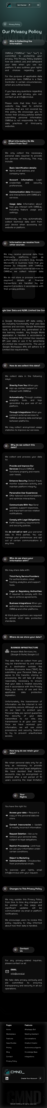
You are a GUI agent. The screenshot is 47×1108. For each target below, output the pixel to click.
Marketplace (11, 1034)
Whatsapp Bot (30, 1029)
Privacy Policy (11, 1061)
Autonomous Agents (33, 1048)
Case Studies (11, 1043)
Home (8, 1029)
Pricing (8, 1048)
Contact (9, 1057)
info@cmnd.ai (18, 973)
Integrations (29, 1057)
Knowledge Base (31, 1052)
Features (9, 1039)
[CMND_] (7, 1071)
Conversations (30, 1039)
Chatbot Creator (31, 1043)
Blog (8, 1052)
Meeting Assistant (32, 1034)
